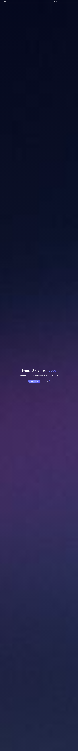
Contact (72, 1)
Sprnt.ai (67, 1)
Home (51, 1)
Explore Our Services (34, 381)
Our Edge (62, 1)
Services (56, 1)
